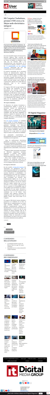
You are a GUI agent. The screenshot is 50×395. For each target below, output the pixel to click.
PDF (39, 133)
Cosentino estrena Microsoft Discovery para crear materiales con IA (14, 269)
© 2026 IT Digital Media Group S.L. (11, 358)
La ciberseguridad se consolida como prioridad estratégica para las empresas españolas (22, 286)
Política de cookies (32, 358)
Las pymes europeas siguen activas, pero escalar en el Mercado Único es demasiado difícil (7, 346)
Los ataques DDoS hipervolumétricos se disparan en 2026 (23, 343)
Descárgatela (39, 8)
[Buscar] (5, 1)
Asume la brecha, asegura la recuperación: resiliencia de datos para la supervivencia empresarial (34, 21)
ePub (42, 133)
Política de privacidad (12, 360)
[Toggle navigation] (5, 12)
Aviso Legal (23, 358)
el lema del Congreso (18, 167)
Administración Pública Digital (9, 232)
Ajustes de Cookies (42, 358)
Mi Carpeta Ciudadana (12, 120)
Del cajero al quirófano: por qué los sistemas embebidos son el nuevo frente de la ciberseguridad (36, 164)
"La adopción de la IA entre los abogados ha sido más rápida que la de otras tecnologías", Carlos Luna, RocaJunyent (36, 80)
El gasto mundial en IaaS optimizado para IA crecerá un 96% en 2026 (7, 304)
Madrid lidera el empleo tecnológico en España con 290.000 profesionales (15, 324)
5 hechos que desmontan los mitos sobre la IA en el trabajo (36, 146)
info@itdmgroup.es (24, 390)
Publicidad (40, 360)
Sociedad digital (9, 229)
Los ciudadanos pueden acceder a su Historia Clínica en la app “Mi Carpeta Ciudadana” (15, 245)
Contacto (27, 360)
